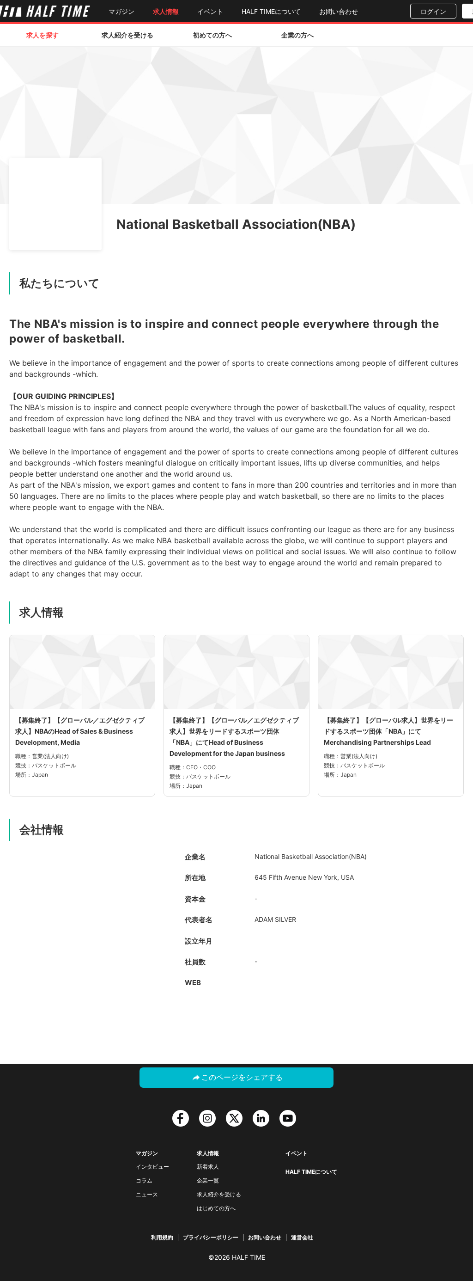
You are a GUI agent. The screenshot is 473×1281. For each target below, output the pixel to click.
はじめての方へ (216, 1208)
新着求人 (208, 1166)
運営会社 (302, 1237)
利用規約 (162, 1237)
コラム (144, 1180)
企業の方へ (297, 35)
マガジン (121, 11)
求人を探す (42, 35)
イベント (210, 11)
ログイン (433, 11)
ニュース (147, 1194)
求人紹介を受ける (127, 35)
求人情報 (166, 11)
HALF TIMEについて (271, 11)
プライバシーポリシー (210, 1237)
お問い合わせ (338, 11)
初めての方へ (212, 35)
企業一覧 (208, 1180)
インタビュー (152, 1166)
